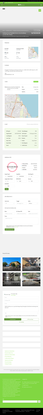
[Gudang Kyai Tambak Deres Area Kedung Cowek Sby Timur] (33, 51)
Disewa (7, 280)
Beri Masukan (17, 410)
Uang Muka (18, 174)
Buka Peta (36, 81)
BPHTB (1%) (18, 178)
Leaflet (29, 57)
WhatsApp (22, 322)
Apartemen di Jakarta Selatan (10, 354)
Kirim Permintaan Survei (10, 229)
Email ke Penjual (12, 319)
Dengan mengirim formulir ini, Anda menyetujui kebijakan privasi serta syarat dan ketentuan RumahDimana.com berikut (19, 226)
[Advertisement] (21, 243)
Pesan (6, 216)
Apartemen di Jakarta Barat (9, 351)
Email (29, 211)
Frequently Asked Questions (20, 411)
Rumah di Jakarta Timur (9, 352)
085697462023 (25, 385)
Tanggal (17, 201)
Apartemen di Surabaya (9, 360)
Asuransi (29, 178)
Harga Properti (7, 174)
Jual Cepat (7, 265)
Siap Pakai (10, 280)
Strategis (11, 265)
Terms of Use (16, 226)
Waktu (29, 201)
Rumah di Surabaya (8, 362)
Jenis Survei (7, 201)
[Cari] (39, 401)
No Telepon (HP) (19, 211)
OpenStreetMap (33, 57)
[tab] (40, 10)
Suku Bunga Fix (30, 174)
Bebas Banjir (27, 265)
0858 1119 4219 (10, 2)
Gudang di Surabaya (8, 363)
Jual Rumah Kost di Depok (9, 358)
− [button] (29, 49)
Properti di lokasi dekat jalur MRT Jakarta (27, 410)
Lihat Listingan (13, 295)
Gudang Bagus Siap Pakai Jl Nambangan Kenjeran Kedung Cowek (16, 281)
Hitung (7, 189)
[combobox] (10, 203)
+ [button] (29, 48)
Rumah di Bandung (8, 356)
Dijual (5, 265)
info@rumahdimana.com (27, 387)
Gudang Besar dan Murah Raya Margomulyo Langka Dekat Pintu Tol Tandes (18, 266)
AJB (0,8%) (7, 183)
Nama (6, 211)
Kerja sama (27, 411)
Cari (3, 399)
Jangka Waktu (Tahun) (9, 178)
